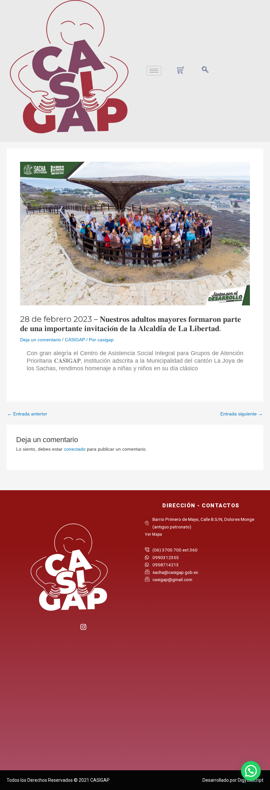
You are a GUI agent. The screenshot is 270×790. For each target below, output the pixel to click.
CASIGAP (75, 339)
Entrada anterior (27, 414)
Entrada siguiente (241, 414)
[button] (205, 70)
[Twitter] (69, 629)
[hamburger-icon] (154, 70)
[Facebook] (56, 629)
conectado (75, 449)
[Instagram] (83, 626)
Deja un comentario (40, 339)
